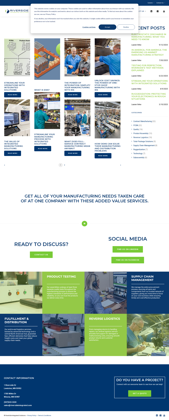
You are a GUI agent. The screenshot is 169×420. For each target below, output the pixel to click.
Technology (139, 153)
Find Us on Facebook (127, 260)
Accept (107, 27)
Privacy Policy (31, 415)
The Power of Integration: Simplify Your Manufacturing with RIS (77, 86)
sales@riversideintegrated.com (18, 405)
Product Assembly (142, 133)
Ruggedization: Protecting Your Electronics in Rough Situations (148, 96)
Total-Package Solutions (144, 141)
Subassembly (140, 157)
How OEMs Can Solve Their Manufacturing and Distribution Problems (107, 147)
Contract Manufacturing (144, 121)
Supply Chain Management (145, 145)
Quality (138, 129)
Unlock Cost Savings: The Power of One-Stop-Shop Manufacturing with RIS (107, 85)
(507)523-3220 (10, 402)
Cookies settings (89, 27)
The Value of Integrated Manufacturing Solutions (13, 145)
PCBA (137, 125)
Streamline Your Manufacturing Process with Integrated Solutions (44, 139)
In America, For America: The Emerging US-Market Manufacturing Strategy (149, 52)
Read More (12, 95)
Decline (126, 27)
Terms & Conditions (44, 415)
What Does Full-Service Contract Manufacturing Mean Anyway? (77, 145)
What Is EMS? (42, 90)
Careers (150, 3)
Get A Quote (140, 393)
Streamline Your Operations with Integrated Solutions (14, 86)
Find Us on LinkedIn (127, 249)
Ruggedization (140, 149)
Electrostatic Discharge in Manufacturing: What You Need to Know (148, 37)
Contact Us (159, 3)
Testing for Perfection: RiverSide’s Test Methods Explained (147, 68)
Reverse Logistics (142, 137)
